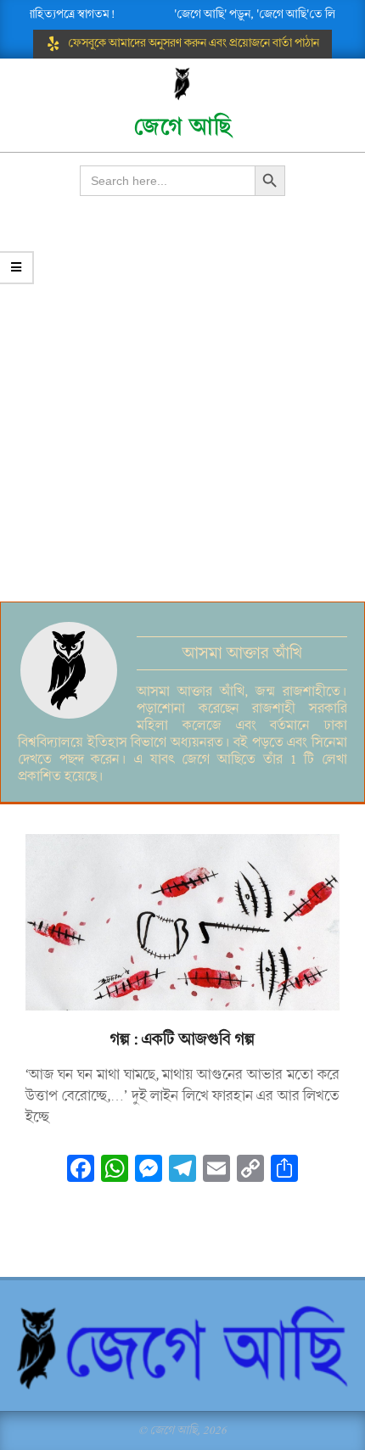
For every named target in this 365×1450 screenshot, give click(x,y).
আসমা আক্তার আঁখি (242, 653)
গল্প (120, 1039)
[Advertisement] (182, 410)
